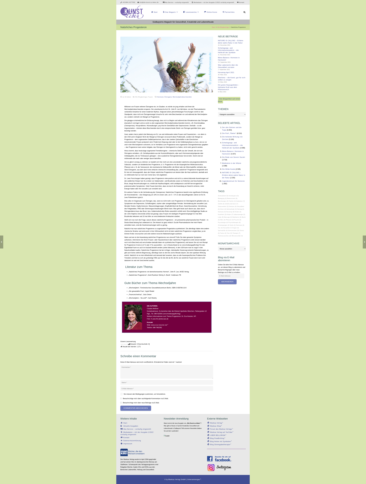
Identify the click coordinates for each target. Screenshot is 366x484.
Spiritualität (223, 230)
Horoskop (230, 212)
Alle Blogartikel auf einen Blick (229, 100)
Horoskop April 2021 (226, 72)
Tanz (229, 233)
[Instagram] (219, 468)
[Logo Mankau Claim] (132, 452)
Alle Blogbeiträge (141, 97)
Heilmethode (232, 209)
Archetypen (234, 195)
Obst (222, 220)
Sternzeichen (233, 230)
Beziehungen (223, 201)
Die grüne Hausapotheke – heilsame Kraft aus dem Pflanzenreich (228, 87)
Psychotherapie (234, 222)
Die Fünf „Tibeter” (229, 133)
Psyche (237, 220)
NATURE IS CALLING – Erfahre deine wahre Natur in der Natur (233, 175)
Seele (233, 225)
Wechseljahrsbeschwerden (182, 97)
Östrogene (168, 97)
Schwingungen (223, 225)
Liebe (221, 217)
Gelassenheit (223, 206)
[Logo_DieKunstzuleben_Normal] (131, 12)
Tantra (223, 233)
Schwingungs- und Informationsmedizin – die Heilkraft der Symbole (228, 50)
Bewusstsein (232, 198)
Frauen (150, 97)
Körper (230, 214)
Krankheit (222, 214)
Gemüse (232, 206)
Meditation (236, 217)
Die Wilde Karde (228, 169)
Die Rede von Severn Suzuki (233, 157)
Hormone (160, 97)
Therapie (236, 233)
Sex (220, 228)
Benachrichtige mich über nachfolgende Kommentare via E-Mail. (146, 398)
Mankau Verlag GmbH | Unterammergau (184, 479)
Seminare (240, 225)
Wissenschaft (237, 236)
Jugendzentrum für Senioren (233, 181)
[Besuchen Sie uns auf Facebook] (219, 458)
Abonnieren (227, 282)
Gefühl (221, 203)
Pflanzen (230, 220)
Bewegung (222, 198)
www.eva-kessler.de (159, 325)
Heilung (240, 209)
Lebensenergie (239, 214)
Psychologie (223, 222)
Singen (235, 228)
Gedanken (240, 201)
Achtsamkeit (223, 195)
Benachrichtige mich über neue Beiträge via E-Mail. (141, 403)
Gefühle (228, 203)
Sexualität (227, 228)
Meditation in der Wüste (231, 163)
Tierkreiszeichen (224, 236)
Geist (235, 203)
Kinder (238, 212)
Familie (232, 201)
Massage (228, 217)
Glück (223, 209)
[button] (244, 12)
